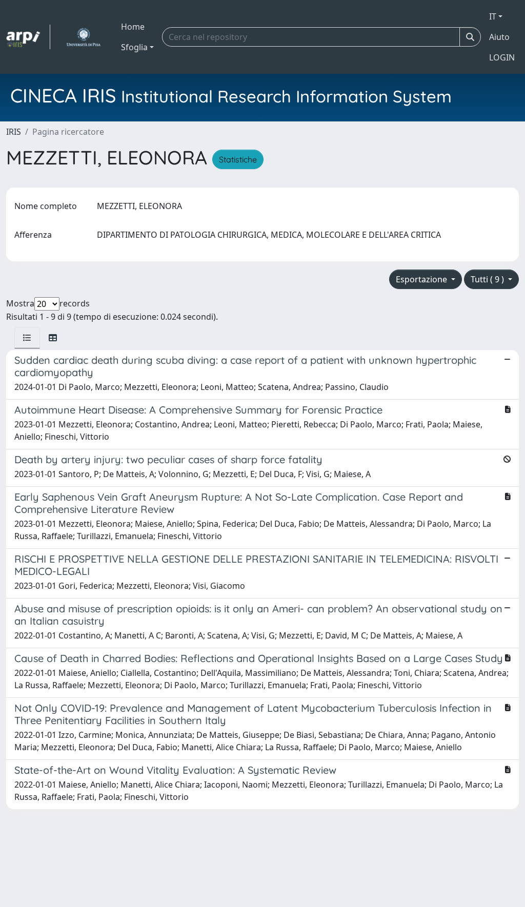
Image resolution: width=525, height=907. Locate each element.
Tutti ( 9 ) (488, 279)
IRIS (13, 131)
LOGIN (502, 57)
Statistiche (238, 159)
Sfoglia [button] (134, 47)
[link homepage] (28, 37)
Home (133, 26)
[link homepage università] (83, 37)
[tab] (27, 337)
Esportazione (422, 279)
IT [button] (492, 16)
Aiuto (499, 37)
